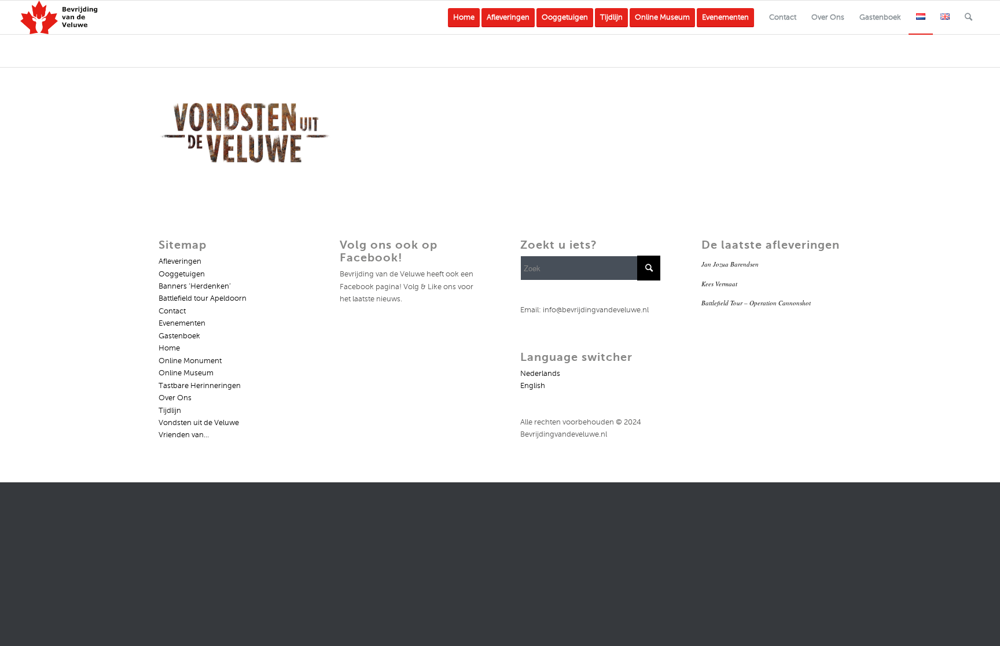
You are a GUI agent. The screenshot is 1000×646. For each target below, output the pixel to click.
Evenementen (182, 323)
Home (169, 348)
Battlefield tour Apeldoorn (203, 298)
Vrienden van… (184, 435)
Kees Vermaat (719, 283)
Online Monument (190, 361)
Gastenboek (179, 336)
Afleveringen (180, 261)
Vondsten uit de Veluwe (199, 423)
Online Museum (186, 373)
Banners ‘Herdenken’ (195, 286)
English (532, 386)
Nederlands (540, 374)
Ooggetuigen (182, 274)
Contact (172, 311)
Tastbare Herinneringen (200, 386)
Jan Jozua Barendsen (730, 264)
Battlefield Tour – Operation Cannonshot (756, 302)
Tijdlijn (170, 411)
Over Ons (175, 398)
